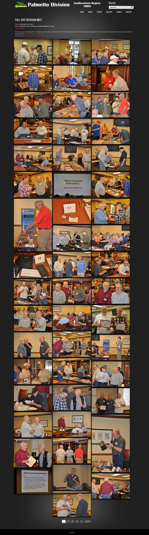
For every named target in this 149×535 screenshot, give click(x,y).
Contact (72, 532)
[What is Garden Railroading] (35, 34)
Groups (129, 12)
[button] (33, 52)
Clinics (119, 12)
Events (99, 12)
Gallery (109, 12)
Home (82, 12)
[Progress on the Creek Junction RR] (37, 36)
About (90, 12)
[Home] (60, 4)
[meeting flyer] (19, 28)
